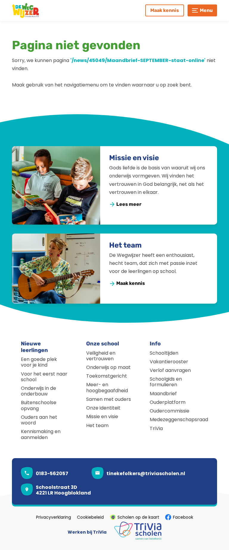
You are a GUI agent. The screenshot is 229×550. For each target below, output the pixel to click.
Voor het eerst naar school (44, 376)
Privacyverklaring (53, 517)
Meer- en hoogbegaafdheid (107, 387)
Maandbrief (163, 393)
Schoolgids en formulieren (166, 382)
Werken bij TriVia (87, 532)
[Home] (39, 10)
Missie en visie (134, 158)
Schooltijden (164, 353)
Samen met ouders (108, 399)
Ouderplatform (167, 402)
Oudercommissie (169, 410)
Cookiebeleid (90, 517)
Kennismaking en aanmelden (41, 434)
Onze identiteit (103, 407)
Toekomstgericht (106, 376)
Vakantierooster (169, 361)
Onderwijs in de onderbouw (38, 391)
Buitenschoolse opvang (38, 405)
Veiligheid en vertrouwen (100, 356)
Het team (125, 245)
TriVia (156, 428)
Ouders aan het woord (39, 420)
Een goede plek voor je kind (39, 362)
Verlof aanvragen (170, 370)
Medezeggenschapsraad (179, 419)
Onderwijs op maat (108, 367)
